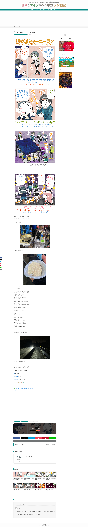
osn (19, 461)
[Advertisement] (44, 18)
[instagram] (29, 456)
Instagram (16, 376)
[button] (16, 438)
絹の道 (37, 421)
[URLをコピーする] (1, 269)
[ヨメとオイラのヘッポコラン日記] (44, 4)
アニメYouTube (17, 379)
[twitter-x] (28, 456)
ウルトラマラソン (17, 34)
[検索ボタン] (56, 9)
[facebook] (64, 35)
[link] (26, 456)
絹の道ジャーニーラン (23, 34)
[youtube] (31, 456)
